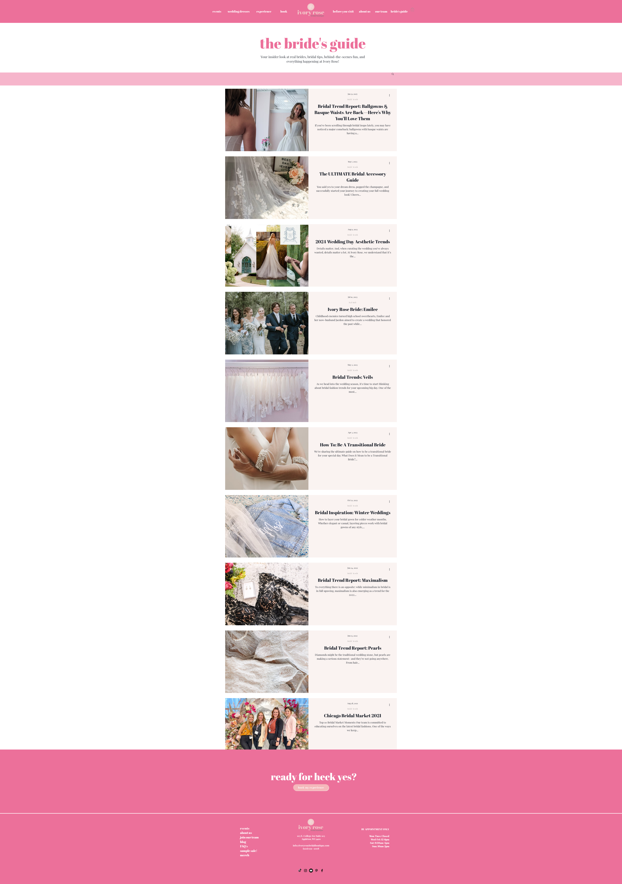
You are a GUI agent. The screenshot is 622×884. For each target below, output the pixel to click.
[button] (412, 10)
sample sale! (248, 851)
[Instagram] (305, 870)
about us (246, 833)
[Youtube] (311, 870)
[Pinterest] (316, 870)
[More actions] (390, 95)
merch (244, 855)
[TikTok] (300, 870)
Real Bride (353, 302)
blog (243, 842)
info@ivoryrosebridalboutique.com (311, 845)
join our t (249, 837)
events (244, 828)
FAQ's (244, 846)
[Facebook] (322, 870)
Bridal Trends (352, 99)
